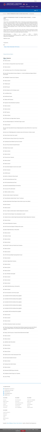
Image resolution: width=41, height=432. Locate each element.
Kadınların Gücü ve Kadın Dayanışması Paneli (12, 354)
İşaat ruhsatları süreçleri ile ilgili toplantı (11, 195)
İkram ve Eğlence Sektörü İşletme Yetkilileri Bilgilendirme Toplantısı (16, 210)
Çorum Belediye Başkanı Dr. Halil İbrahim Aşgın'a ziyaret (14, 121)
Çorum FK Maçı (7, 376)
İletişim (4, 419)
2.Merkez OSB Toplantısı (8, 99)
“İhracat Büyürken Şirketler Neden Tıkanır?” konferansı (14, 198)
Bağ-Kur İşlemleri (30, 401)
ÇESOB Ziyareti (7, 173)
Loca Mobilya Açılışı (8, 93)
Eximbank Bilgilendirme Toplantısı (10, 223)
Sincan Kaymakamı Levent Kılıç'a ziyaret (11, 292)
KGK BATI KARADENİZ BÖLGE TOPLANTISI (12, 185)
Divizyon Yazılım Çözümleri (18, 423)
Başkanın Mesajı (5, 401)
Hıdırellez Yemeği (7, 235)
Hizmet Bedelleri (29, 404)
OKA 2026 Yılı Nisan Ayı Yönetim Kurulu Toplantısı (13, 245)
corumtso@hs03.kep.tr (8, 393)
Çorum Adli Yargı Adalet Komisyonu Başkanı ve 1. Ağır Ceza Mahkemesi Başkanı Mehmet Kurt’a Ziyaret (19, 74)
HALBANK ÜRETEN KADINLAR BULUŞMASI (12, 311)
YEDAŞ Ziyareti (7, 83)
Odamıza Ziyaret (7, 60)
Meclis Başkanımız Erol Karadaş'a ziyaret (11, 90)
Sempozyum (5, 413)
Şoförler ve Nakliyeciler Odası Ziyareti (11, 176)
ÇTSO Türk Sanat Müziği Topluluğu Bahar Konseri (13, 254)
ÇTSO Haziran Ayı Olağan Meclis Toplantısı (12, 118)
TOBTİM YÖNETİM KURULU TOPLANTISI (12, 286)
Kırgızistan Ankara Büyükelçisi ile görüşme (12, 102)
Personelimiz (17, 401)
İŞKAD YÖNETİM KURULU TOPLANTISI (11, 229)
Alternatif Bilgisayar (10, 423)
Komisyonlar (5, 407)
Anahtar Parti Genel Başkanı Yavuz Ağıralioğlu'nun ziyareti (14, 213)
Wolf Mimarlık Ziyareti (8, 96)
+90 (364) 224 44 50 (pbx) (8, 390)
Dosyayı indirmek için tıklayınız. (8, 54)
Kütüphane (5, 415)
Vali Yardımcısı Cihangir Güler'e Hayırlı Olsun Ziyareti (13, 63)
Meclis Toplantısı (7, 169)
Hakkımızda (5, 402)
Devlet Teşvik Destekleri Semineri (10, 357)
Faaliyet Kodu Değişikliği (31, 399)
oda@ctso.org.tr (7, 394)
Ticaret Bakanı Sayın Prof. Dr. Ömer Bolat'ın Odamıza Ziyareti (15, 70)
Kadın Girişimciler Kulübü (19, 402)
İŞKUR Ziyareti (7, 87)
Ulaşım (4, 416)
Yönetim (4, 404)
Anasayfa (4, 13)
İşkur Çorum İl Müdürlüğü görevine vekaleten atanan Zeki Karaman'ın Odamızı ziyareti (19, 132)
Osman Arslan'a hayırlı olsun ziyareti (10, 135)
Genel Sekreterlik (18, 399)
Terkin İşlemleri (17, 405)
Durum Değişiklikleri (18, 407)
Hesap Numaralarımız (6, 412)
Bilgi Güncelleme (6, 418)
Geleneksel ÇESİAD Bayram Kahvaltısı (11, 370)
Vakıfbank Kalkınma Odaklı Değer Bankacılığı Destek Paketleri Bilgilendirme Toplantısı (19, 217)
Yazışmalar (29, 402)
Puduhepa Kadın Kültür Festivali (10, 364)
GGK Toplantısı (7, 112)
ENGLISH (32, 6)
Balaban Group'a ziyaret (8, 147)
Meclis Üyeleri (5, 405)
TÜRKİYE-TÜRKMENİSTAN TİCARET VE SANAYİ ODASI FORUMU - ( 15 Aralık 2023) (20, 18)
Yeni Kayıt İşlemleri (18, 404)
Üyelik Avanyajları (30, 407)
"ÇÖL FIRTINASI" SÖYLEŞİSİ (9, 273)
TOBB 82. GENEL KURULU (9, 191)
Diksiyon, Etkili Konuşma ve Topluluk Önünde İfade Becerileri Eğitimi (16, 332)
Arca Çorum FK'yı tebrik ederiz (9, 188)
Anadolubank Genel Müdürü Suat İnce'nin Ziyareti (13, 141)
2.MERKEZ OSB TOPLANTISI (9, 342)
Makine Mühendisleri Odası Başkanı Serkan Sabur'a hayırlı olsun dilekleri (17, 201)
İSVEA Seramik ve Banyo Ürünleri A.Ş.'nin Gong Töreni (14, 138)
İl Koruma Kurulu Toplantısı (9, 157)
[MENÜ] (37, 10)
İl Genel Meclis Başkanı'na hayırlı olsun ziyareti (12, 166)
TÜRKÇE (36, 6)
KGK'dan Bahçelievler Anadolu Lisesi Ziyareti (12, 324)
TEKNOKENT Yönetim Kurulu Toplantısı (11, 77)
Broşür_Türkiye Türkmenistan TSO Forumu (11, 46)
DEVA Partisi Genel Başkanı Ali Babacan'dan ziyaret (13, 226)
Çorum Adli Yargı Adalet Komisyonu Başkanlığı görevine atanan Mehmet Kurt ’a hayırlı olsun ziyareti (20, 128)
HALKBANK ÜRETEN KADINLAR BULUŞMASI (13, 295)
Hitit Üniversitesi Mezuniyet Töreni (10, 179)
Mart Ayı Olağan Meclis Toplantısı (10, 261)
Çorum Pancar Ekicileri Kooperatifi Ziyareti (12, 144)
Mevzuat (28, 405)
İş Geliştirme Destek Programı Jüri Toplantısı (12, 373)
